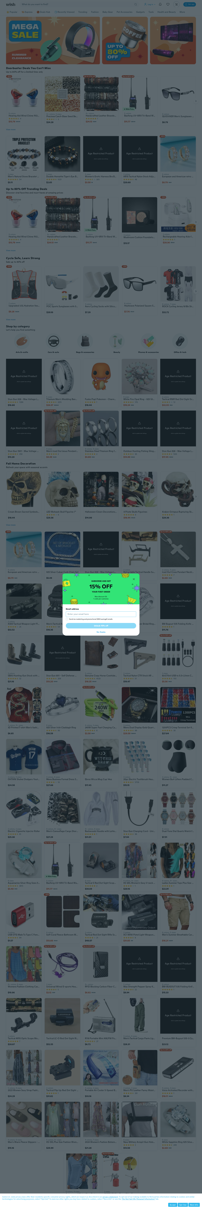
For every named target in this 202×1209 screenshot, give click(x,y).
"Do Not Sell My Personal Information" (138, 1199)
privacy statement (110, 1197)
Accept (173, 1205)
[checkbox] (67, 619)
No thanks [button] (101, 632)
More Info (194, 1205)
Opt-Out (182, 1205)
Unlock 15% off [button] (101, 625)
